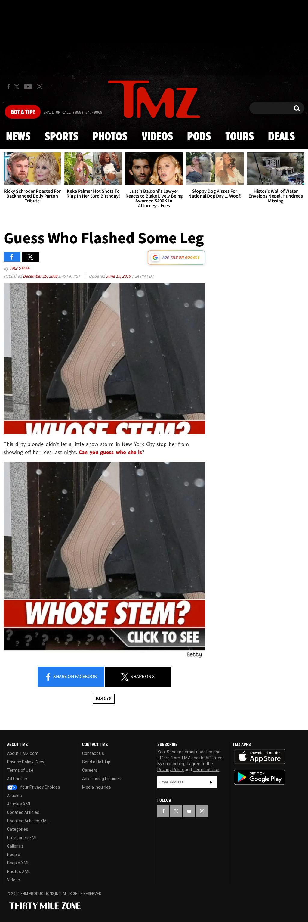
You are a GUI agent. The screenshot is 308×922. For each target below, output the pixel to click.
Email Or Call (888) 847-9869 (72, 113)
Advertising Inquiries (101, 778)
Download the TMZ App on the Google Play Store (259, 777)
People (13, 854)
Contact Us (93, 753)
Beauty (103, 698)
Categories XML (22, 837)
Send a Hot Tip (96, 761)
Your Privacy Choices (39, 787)
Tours (239, 137)
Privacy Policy (170, 769)
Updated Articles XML (28, 820)
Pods (199, 137)
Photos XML (18, 871)
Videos (157, 137)
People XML (18, 863)
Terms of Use (20, 770)
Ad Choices (18, 778)
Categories (17, 829)
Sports (61, 137)
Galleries (15, 846)
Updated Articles (23, 812)
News (18, 137)
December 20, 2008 (40, 276)
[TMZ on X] (18, 86)
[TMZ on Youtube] (28, 86)
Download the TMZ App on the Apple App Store (259, 756)
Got (23, 112)
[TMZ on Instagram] (39, 86)
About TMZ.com (22, 753)
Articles (14, 795)
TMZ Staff (19, 268)
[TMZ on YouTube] (189, 811)
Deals (281, 137)
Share (74, 676)
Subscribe (211, 782)
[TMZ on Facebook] (9, 86)
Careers (89, 770)
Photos (109, 137)
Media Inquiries (96, 787)
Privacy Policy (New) (26, 761)
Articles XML (19, 804)
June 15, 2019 (118, 276)
